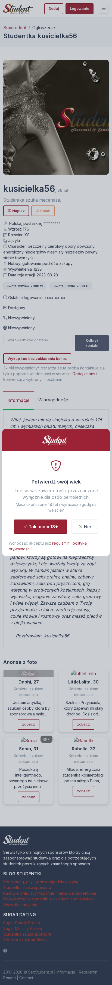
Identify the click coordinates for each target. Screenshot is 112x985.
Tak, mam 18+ (43, 526)
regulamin (61, 543)
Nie (87, 526)
